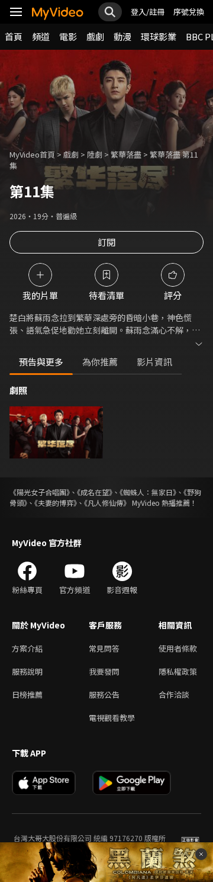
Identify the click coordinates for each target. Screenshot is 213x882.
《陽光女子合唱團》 (39, 492)
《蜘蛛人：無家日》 (148, 492)
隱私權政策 (178, 671)
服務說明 (27, 671)
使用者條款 (178, 648)
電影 (68, 36)
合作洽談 (174, 694)
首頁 (13, 36)
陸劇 (94, 154)
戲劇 (95, 36)
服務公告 (104, 694)
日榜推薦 (27, 694)
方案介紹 (27, 648)
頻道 (41, 36)
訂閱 (106, 242)
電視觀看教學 (112, 717)
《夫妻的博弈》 (55, 503)
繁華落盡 (126, 154)
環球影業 (158, 36)
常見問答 (104, 648)
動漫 (122, 36)
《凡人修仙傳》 (107, 503)
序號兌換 (188, 11)
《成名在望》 (94, 492)
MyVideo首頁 (32, 154)
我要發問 (104, 671)
